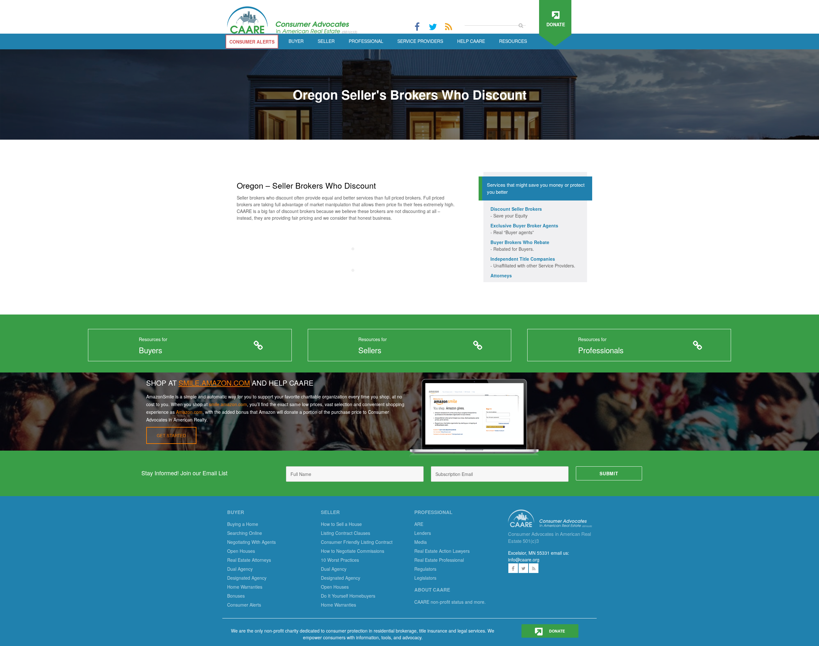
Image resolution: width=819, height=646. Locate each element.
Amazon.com (189, 412)
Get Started (171, 435)
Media (420, 542)
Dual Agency (240, 569)
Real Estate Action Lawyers (442, 551)
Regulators (425, 569)
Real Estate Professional (439, 560)
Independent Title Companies (522, 259)
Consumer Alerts (244, 604)
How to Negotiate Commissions (352, 551)
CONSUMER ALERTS (251, 41)
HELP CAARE (471, 41)
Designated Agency (246, 578)
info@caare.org (523, 559)
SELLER (326, 41)
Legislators (425, 578)
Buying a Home (242, 524)
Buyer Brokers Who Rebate (519, 242)
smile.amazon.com (228, 404)
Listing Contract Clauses (345, 533)
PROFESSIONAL (366, 41)
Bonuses (236, 596)
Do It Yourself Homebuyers (348, 596)
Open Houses (241, 551)
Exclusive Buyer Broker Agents (524, 225)
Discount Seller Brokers (516, 209)
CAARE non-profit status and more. (450, 602)
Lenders (422, 533)
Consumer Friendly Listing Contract (357, 542)
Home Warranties (244, 587)
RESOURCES (513, 41)
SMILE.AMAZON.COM (214, 383)
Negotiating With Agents (251, 542)
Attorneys (501, 275)
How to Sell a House (341, 524)
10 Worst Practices (340, 560)
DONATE (556, 631)
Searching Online (244, 533)
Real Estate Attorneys (249, 560)
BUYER (296, 41)
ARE (418, 524)
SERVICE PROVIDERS (420, 41)
